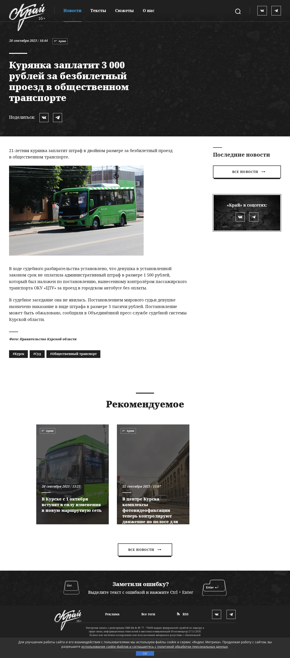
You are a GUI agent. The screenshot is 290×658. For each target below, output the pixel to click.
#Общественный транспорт (73, 354)
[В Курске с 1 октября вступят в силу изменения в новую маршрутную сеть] (72, 474)
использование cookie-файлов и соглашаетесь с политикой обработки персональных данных (154, 646)
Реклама (112, 614)
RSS (185, 614)
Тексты (98, 10)
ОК (145, 653)
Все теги (148, 614)
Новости (72, 10)
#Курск (18, 354)
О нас (148, 10)
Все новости (245, 172)
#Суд (37, 354)
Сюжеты (124, 10)
